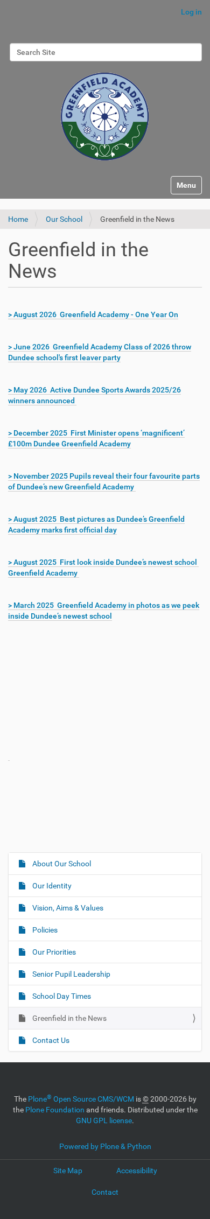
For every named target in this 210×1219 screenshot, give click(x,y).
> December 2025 (39, 433)
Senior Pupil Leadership (70, 974)
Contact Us (50, 1040)
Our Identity (51, 885)
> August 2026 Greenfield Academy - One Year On (93, 314)
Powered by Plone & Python (105, 1146)
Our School (64, 219)
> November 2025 (38, 476)
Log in (191, 12)
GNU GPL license (104, 1120)
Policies (44, 930)
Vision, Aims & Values (67, 907)
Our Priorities (53, 952)
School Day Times (61, 996)
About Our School (61, 863)
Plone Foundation (55, 1109)
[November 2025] (9, 756)
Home (18, 219)
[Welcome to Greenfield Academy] (105, 112)
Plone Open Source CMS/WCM (81, 1099)
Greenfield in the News (69, 1018)
